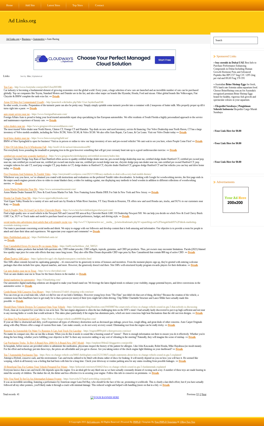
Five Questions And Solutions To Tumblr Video (27, 174)
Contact (99, 5)
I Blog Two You (187, 422)
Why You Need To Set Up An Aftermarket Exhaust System (32, 378)
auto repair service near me (17, 114)
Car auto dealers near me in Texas (20, 270)
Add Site (30, 5)
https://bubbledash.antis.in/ (17, 237)
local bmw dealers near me (16, 138)
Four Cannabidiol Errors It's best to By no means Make (31, 246)
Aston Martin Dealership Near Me (20, 189)
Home (9, 5)
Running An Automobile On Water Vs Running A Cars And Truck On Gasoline (42, 330)
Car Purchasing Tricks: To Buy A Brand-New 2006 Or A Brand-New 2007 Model (44, 342)
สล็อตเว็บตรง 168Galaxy (16, 258)
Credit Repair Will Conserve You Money (24, 291)
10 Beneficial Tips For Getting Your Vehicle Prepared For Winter (35, 366)
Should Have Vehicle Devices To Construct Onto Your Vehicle (34, 306)
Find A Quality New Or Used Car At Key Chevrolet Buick (32, 210)
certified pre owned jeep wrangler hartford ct (25, 155)
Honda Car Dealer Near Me (17, 198)
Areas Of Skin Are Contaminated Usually (24, 102)
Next (204, 394)
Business (26, 39)
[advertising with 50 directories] (105, 397)
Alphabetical (37, 76)
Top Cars (8, 87)
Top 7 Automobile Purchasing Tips (21, 354)
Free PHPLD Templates (166, 422)
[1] (197, 394)
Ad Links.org (22, 20)
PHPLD (136, 422)
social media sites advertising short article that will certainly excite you (38, 222)
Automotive (39, 39)
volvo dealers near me (14, 126)
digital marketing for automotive (19, 279)
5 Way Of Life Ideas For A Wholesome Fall (25, 147)
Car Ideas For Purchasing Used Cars (22, 318)
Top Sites (77, 5)
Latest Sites (53, 5)
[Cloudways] (104, 69)
